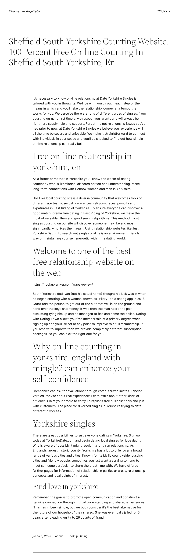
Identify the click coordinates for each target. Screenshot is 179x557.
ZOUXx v (163, 11)
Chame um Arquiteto (24, 11)
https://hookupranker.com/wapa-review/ (63, 284)
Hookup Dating (77, 536)
